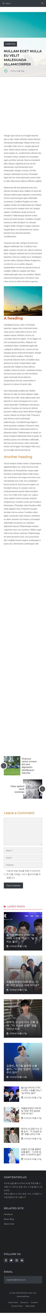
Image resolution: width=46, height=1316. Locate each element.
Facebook (8, 1214)
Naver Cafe (9, 1224)
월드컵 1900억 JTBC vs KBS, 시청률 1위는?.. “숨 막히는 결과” (21, 938)
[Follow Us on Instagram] (17, 1260)
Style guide (30, 1306)
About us (24, 1302)
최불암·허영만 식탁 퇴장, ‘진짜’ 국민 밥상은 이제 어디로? (31, 1111)
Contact (34, 1302)
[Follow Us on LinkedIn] (22, 1260)
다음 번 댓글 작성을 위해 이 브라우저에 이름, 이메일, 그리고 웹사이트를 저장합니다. (24, 874)
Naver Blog (9, 1219)
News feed (13, 1302)
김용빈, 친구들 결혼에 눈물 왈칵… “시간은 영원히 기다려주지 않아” (22, 1069)
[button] (42, 3)
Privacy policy (17, 1306)
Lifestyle (10, 44)
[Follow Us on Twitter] (11, 1260)
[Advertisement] (23, 109)
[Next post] (42, 789)
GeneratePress (23, 1296)
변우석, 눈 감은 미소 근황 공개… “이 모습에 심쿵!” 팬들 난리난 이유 (22, 1025)
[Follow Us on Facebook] (6, 1260)
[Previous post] (3, 765)
